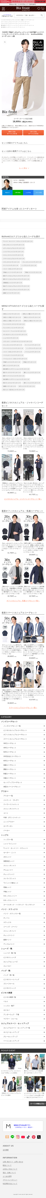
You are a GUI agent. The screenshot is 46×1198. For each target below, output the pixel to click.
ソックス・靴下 (8, 1006)
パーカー (6, 830)
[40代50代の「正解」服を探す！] (41, 15)
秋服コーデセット (9, 774)
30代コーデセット (9, 743)
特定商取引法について (10, 1183)
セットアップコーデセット (12, 782)
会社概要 (6, 1150)
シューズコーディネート (10, 338)
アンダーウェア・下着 (11, 1014)
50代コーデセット (9, 752)
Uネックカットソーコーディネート (13, 244)
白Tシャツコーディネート (26, 386)
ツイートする (39, 192)
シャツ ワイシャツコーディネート (12, 251)
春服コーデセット (9, 765)
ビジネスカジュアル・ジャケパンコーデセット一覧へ (23, 499)
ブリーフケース (8, 984)
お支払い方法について (10, 1169)
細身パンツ (7, 940)
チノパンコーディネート (10, 265)
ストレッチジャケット (11, 809)
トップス (4, 835)
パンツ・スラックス (9, 909)
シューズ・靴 (6, 949)
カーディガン (8, 826)
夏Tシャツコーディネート (10, 365)
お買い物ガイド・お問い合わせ (13, 1162)
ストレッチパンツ (9, 931)
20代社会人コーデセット (12, 756)
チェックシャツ (8, 874)
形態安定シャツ (8, 861)
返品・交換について (9, 1172)
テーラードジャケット (11, 804)
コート (5, 813)
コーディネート (29, 20)
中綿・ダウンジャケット (12, 817)
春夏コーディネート (8, 386)
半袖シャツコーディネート (32, 272)
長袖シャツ (7, 887)
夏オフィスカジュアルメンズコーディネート (15, 275)
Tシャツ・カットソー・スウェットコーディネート (17, 241)
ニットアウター (8, 822)
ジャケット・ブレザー (11, 800)
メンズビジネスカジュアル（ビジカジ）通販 (12, 20)
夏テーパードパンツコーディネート (13, 376)
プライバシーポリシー (10, 1180)
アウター (4, 791)
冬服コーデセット (9, 778)
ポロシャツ (7, 857)
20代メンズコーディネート (10, 314)
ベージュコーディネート (32, 351)
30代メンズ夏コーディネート (11, 320)
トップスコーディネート (28, 265)
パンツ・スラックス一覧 (12, 913)
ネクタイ (6, 1010)
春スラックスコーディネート (11, 382)
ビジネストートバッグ (11, 979)
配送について (7, 1165)
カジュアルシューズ (10, 962)
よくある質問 (7, 1176)
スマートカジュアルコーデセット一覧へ (23, 707)
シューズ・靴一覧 (9, 953)
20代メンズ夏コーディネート (31, 314)
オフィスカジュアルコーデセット (15, 734)
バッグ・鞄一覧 (8, 975)
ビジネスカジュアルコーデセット (15, 730)
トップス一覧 (8, 839)
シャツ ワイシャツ (9, 844)
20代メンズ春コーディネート (11, 317)
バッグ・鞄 (5, 971)
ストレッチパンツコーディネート (12, 255)
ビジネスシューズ (9, 957)
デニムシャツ (8, 870)
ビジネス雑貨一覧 (9, 997)
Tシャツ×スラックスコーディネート (13, 324)
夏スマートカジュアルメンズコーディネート (15, 279)
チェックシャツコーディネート (31, 262)
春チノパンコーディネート (31, 382)
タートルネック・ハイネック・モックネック (19, 905)
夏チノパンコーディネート (31, 372)
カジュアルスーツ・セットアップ (15, 1023)
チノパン (6, 918)
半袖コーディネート (28, 362)
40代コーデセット (9, 748)
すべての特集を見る (37, 1104)
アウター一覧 (8, 796)
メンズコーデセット (9, 721)
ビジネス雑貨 (6, 993)
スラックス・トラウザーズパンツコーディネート (16, 341)
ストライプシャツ (9, 878)
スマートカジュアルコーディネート (10, 23)
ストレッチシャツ (9, 865)
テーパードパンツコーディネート (12, 348)
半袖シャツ (7, 892)
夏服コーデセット (9, 769)
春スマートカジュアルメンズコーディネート (15, 289)
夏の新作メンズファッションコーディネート (12, 25)
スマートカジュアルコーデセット (15, 739)
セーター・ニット (9, 852)
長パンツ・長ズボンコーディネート (13, 389)
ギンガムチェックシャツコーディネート (14, 334)
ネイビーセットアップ (11, 1032)
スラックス (7, 922)
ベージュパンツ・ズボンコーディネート (14, 358)
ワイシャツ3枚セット (10, 883)
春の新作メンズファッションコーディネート (12, 27)
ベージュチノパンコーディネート (12, 355)
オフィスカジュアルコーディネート (10, 21)
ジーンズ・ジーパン (10, 927)
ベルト (5, 1001)
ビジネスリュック (9, 988)
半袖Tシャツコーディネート (11, 362)
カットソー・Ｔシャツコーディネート (13, 331)
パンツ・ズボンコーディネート (12, 269)
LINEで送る (18, 192)
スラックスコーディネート (10, 262)
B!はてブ (7, 192)
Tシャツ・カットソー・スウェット (15, 848)
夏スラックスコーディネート (11, 372)
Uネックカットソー (10, 900)
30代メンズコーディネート (31, 317)
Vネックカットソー (10, 896)
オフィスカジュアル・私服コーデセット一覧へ (23, 601)
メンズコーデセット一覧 (12, 726)
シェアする (28, 192)
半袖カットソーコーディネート (12, 272)
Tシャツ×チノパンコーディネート (12, 327)
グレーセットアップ (10, 1036)
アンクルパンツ (8, 944)
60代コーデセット (9, 761)
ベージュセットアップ (11, 1041)
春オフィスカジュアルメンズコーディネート (15, 286)
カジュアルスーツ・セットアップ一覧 (16, 1028)
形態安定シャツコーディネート (12, 282)
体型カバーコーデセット (12, 787)
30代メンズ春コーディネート (32, 320)
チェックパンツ (8, 935)
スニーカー (7, 966)
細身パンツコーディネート (10, 293)
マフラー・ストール (10, 1019)
